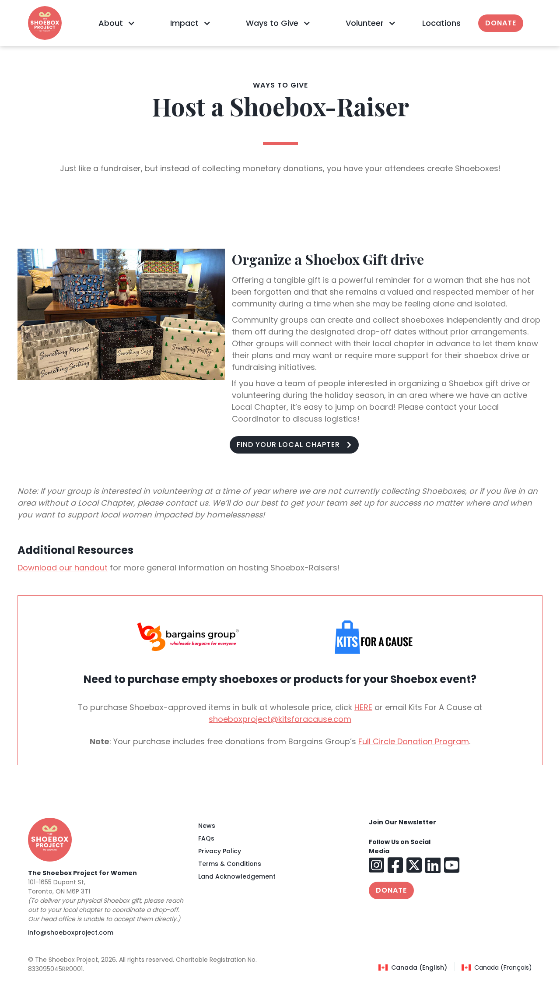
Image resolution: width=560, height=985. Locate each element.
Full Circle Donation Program (413, 741)
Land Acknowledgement (237, 876)
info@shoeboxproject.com (70, 932)
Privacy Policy (219, 851)
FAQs (206, 838)
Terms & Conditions (229, 863)
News (206, 825)
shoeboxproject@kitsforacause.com (280, 719)
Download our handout (63, 567)
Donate (500, 23)
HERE (363, 707)
